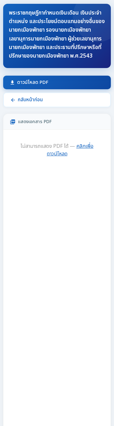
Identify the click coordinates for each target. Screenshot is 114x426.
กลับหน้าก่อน (26, 99)
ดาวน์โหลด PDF (29, 82)
